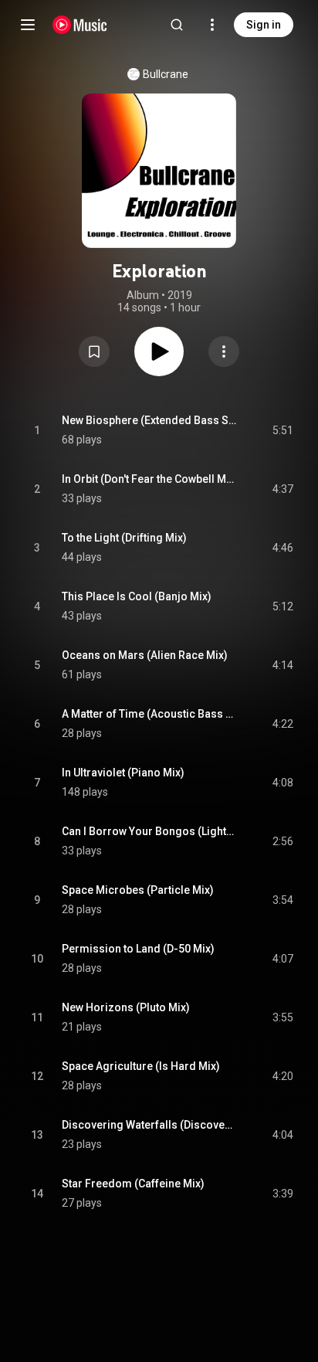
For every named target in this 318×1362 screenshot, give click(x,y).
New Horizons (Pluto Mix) (126, 1007)
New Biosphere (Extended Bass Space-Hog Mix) (149, 420)
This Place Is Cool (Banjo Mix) (136, 596)
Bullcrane (165, 74)
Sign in (263, 25)
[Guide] (28, 24)
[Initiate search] (176, 24)
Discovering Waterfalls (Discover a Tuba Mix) (149, 1125)
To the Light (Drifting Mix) (124, 538)
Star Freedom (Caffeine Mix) (133, 1183)
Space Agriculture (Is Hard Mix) (141, 1066)
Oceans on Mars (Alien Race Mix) (145, 655)
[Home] (79, 24)
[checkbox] (282, 430)
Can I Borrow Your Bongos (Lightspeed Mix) (149, 831)
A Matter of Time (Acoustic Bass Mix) (149, 714)
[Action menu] (223, 351)
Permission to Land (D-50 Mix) (138, 949)
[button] (94, 351)
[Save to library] (94, 351)
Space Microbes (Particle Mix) (138, 890)
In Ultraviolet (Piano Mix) (123, 772)
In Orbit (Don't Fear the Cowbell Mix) (149, 479)
